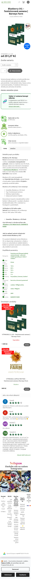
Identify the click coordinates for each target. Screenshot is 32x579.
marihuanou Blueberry (11, 170)
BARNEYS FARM (15, 297)
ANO (12, 293)
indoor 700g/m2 (15, 288)
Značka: (16, 16)
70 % (12, 270)
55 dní (12, 262)
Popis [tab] (5, 148)
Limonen (19, 276)
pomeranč (25, 280)
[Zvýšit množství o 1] (7, 70)
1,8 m (12, 266)
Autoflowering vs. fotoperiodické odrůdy (11, 516)
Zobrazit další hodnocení (23, 455)
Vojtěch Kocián (25, 553)
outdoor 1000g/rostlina (17, 285)
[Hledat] (19, 2)
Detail (27, 345)
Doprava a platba (22, 519)
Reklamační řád (23, 515)
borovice (13, 280)
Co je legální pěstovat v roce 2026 (9, 508)
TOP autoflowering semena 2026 (11, 501)
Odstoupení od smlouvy (23, 509)
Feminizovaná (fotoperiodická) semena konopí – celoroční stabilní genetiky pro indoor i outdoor (19, 256)
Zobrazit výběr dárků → (15, 106)
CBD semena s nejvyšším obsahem (16, 520)
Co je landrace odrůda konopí (9, 523)
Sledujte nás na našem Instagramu (16, 467)
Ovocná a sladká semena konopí (16, 527)
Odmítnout (8, 575)
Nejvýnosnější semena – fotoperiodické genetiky (18, 540)
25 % (12, 272)
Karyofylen (14, 276)
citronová (19, 280)
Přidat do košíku (16, 71)
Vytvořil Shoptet (11, 553)
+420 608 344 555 (3, 504)
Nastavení (15, 569)
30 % (12, 268)
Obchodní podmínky (22, 505)
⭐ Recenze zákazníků (22, 527)
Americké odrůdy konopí (16, 533)
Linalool (25, 276)
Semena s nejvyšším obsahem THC (16, 512)
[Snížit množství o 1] (7, 72)
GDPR (22, 512)
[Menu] (28, 2)
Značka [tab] (12, 148)
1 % (12, 274)
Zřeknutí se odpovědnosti (23, 522)
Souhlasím (22, 575)
